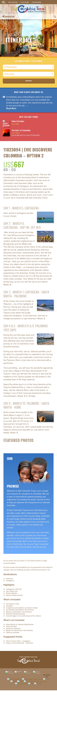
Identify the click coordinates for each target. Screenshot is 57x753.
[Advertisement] (28, 721)
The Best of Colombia (21, 130)
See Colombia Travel (28, 660)
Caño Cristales (18, 121)
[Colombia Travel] (28, 9)
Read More (11, 108)
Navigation (10, 16)
